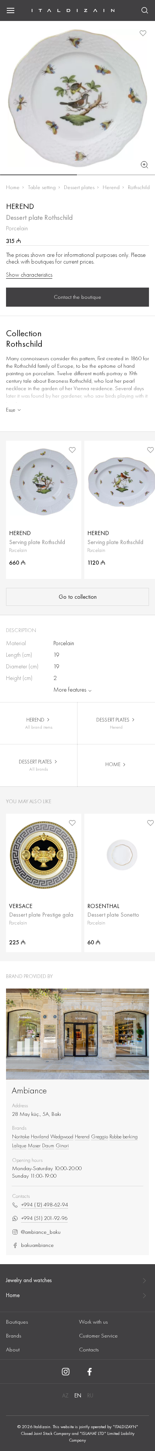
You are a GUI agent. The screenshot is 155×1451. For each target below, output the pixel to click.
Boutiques (17, 1322)
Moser (34, 1145)
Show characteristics (29, 275)
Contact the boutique (77, 297)
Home (13, 187)
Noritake (20, 1136)
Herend (111, 187)
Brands (13, 1335)
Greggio (99, 1136)
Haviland (40, 1136)
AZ (65, 1395)
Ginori (62, 1145)
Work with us (93, 1322)
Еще (10, 409)
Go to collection (78, 597)
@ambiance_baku (41, 1232)
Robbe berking (123, 1136)
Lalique (19, 1145)
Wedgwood (61, 1136)
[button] (38, 174)
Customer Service (98, 1335)
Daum (48, 1145)
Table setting (42, 187)
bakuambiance (37, 1245)
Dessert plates (79, 187)
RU (90, 1395)
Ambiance (29, 1090)
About (13, 1349)
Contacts (89, 1349)
